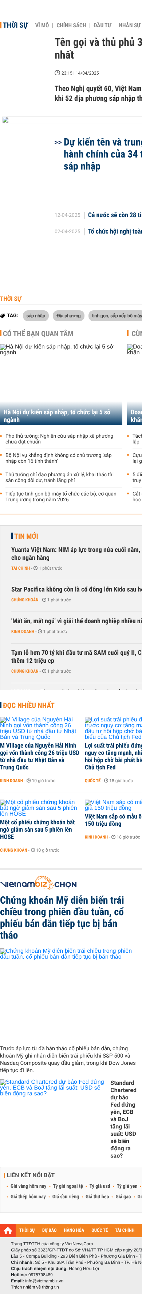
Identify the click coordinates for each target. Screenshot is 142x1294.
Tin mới (26, 536)
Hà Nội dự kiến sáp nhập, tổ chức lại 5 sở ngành (57, 416)
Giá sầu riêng (65, 1196)
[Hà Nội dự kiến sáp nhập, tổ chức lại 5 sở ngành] (61, 384)
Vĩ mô (42, 25)
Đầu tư (102, 25)
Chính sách (71, 25)
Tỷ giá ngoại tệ (68, 1186)
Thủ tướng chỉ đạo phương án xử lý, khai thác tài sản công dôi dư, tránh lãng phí (59, 477)
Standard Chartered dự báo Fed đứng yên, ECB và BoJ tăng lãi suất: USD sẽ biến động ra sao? (123, 1119)
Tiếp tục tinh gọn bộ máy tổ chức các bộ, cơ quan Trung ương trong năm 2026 (61, 497)
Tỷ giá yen (127, 1186)
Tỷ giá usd (100, 1186)
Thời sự (15, 25)
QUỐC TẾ (99, 1230)
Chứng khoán (25, 599)
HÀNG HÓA (74, 1230)
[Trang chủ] (8, 1230)
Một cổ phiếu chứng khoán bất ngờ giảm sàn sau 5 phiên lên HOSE (37, 830)
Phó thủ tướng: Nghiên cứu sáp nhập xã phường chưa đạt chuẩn (59, 439)
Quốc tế (92, 780)
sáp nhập (36, 315)
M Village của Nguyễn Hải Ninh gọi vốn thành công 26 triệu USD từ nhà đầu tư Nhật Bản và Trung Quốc (39, 756)
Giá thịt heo (97, 1196)
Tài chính (20, 568)
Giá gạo (123, 1196)
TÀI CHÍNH (124, 1230)
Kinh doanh (22, 631)
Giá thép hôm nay (28, 1196)
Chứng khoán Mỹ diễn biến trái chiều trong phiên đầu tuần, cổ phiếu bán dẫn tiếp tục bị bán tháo (62, 918)
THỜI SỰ (27, 1230)
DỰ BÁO (49, 1230)
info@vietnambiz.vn (44, 1280)
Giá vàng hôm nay (29, 1186)
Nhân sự (130, 25)
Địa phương (68, 315)
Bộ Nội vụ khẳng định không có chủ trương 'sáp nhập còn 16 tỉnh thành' (58, 458)
